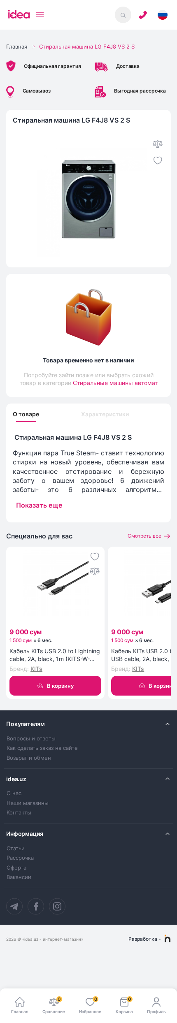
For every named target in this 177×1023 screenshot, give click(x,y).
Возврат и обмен (29, 758)
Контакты (19, 813)
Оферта (16, 868)
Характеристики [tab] (105, 414)
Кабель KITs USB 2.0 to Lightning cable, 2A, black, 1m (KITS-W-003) (54, 655)
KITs (36, 668)
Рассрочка (20, 858)
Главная (16, 46)
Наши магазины (28, 803)
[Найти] (123, 15)
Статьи (16, 848)
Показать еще (39, 505)
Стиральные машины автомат (115, 382)
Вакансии (19, 877)
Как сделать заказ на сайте (42, 748)
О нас (14, 793)
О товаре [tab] (26, 414)
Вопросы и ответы (31, 738)
